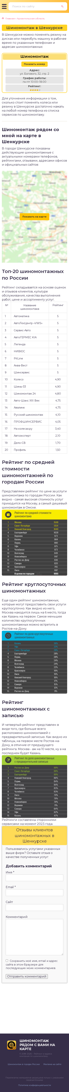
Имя (10, 872)
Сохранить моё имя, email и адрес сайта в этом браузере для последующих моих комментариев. (32, 964)
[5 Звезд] (39, 90)
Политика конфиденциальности (34, 1085)
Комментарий (17, 917)
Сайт (9, 902)
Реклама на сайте (52, 1064)
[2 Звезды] (33, 90)
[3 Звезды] (35, 90)
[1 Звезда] (31, 90)
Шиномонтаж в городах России (24, 1064)
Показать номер (34, 64)
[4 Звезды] (37, 90)
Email (11, 887)
